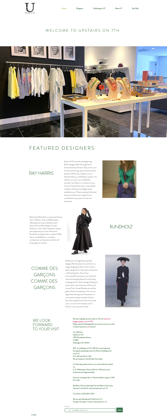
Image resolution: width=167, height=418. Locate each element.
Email (67, 406)
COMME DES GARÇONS (44, 271)
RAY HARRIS (41, 173)
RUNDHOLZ (121, 227)
